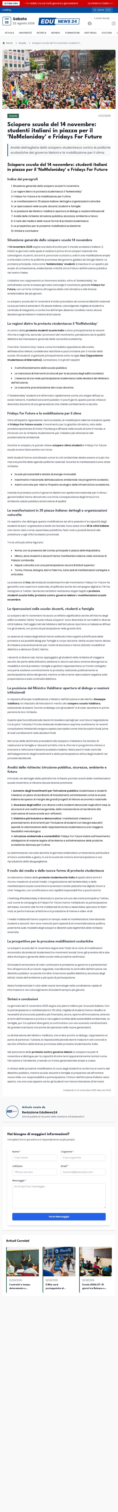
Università (25, 32)
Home (9, 43)
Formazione (72, 32)
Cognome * (67, 1151)
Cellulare (17, 1166)
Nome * (16, 1151)
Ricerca (41, 32)
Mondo (55, 32)
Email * (64, 1166)
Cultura (107, 32)
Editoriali (91, 32)
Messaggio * (19, 1180)
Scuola (9, 32)
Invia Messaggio (59, 1216)
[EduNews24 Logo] (59, 21)
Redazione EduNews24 (39, 1112)
